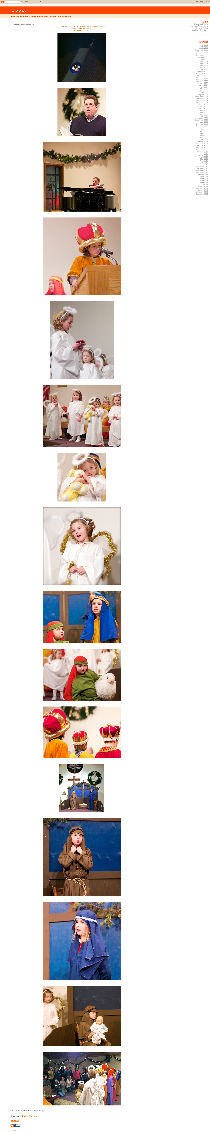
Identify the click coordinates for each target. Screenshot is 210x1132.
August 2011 (203, 186)
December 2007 (202, 102)
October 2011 (202, 190)
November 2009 (202, 147)
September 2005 (201, 50)
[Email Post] (42, 1110)
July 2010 (204, 163)
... (207, 32)
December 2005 (202, 56)
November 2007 (202, 101)
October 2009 (202, 145)
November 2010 (202, 171)
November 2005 (202, 54)
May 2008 (204, 112)
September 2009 (201, 143)
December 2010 (202, 173)
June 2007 (204, 91)
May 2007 (204, 89)
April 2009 (204, 134)
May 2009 (204, 136)
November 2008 (202, 124)
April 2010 (204, 157)
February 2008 (202, 106)
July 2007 (204, 93)
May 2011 (204, 180)
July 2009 (204, 139)
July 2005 (204, 46)
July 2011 (204, 184)
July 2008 (204, 116)
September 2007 (201, 97)
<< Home (15, 1121)
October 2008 (202, 122)
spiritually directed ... (200, 30)
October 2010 (202, 169)
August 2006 (203, 71)
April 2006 (204, 64)
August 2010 (203, 165)
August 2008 (203, 118)
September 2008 (201, 120)
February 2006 (202, 60)
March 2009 (203, 132)
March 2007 (203, 85)
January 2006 (202, 58)
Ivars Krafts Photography (198, 26)
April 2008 (204, 110)
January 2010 (202, 151)
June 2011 (204, 182)
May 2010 (204, 159)
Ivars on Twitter (202, 28)
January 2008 (202, 104)
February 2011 (202, 175)
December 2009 (202, 149)
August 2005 (203, 48)
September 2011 (201, 188)
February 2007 (202, 83)
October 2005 (202, 52)
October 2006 (202, 75)
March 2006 (203, 62)
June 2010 (204, 161)
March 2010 (203, 155)
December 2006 (202, 79)
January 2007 (202, 81)
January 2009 (202, 128)
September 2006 (201, 73)
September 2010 (201, 167)
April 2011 (204, 178)
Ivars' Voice (18, 11)
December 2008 (202, 126)
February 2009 (202, 130)
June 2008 (204, 114)
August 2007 (203, 95)
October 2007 (202, 99)
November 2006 (202, 77)
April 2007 (204, 87)
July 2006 (204, 69)
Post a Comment (30, 1116)
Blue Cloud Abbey (201, 24)
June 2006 (204, 67)
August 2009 (203, 141)
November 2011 (202, 192)
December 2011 (202, 194)
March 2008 (203, 108)
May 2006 (204, 65)
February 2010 (202, 153)
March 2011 (203, 176)
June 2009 (204, 138)
